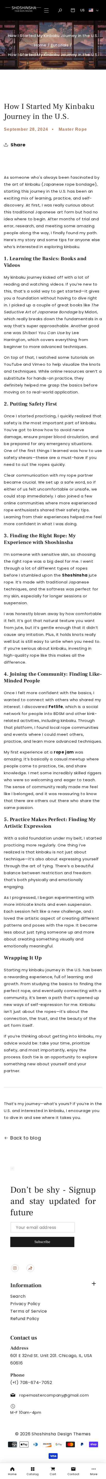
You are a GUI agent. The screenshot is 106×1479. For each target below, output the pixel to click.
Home (40, 45)
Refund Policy (24, 1319)
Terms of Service (28, 1311)
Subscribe (42, 1242)
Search (18, 1296)
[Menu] (46, 10)
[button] (60, 10)
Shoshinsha (59, 542)
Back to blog (25, 1138)
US (82, 10)
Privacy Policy (25, 1304)
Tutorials (59, 45)
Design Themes (74, 1434)
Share (18, 145)
